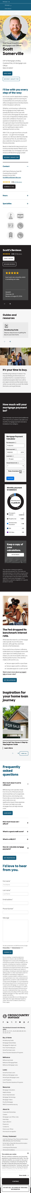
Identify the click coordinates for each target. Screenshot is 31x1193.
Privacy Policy (6, 947)
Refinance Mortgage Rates (10, 1062)
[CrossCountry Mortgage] (16, 1016)
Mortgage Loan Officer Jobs (11, 1117)
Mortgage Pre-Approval (9, 1045)
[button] (15, 166)
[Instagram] (16, 1022)
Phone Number (8, 909)
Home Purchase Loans (9, 1050)
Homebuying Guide (8, 1040)
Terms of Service (16, 947)
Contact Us (6, 1126)
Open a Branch (7, 1122)
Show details (22, 1175)
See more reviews (9, 264)
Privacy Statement (9, 1136)
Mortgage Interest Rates (9, 1043)
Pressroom (6, 1124)
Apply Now (7, 73)
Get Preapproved (9, 857)
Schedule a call (9, 186)
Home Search (8, 8)
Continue (15, 1181)
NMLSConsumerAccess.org (10, 1104)
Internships (6, 1119)
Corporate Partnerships (9, 1112)
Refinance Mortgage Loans (10, 1065)
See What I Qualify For (11, 79)
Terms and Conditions (9, 1150)
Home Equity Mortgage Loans (11, 1077)
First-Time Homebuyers (9, 1047)
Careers (5, 1114)
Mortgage (7, 5)
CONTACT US (7, 952)
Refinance (6, 1057)
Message (6, 918)
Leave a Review (8, 258)
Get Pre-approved (10, 680)
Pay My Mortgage (8, 1102)
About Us (6, 1109)
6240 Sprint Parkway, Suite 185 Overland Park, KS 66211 (12, 172)
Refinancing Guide (8, 1060)
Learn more (7, 813)
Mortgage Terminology (9, 1097)
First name (6, 881)
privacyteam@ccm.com (12, 997)
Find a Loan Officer (8, 1129)
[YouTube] (20, 1022)
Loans (5, 1070)
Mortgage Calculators (9, 1090)
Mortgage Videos (7, 1099)
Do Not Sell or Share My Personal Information (15, 1188)
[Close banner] (28, 1153)
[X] (11, 1022)
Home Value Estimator (9, 1094)
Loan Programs (7, 1080)
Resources (6, 1087)
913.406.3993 (11, 175)
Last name (7, 890)
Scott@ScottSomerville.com (12, 177)
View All (24, 753)
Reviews (18, 182)
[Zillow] (24, 1022)
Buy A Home (7, 1038)
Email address (8, 899)
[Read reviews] (6, 182)
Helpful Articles (7, 1092)
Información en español (9, 1131)
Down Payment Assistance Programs (13, 1052)
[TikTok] (28, 1022)
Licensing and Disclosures (10, 1147)
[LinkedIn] (7, 1022)
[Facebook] (3, 1022)
